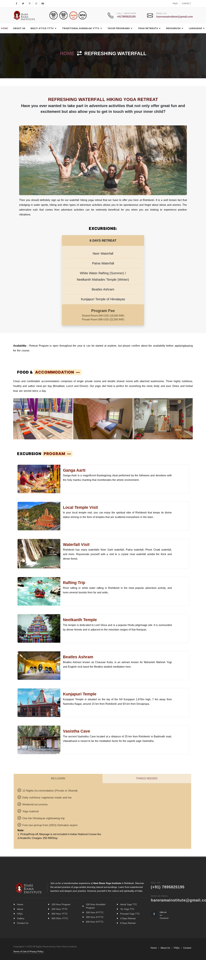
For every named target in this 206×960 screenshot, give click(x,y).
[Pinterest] (29, 3)
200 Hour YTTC (60, 909)
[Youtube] (43, 3)
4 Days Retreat (128, 918)
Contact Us (22, 923)
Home (67, 53)
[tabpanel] (102, 813)
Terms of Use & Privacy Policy (28, 951)
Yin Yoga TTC (127, 909)
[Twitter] (23, 3)
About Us (165, 947)
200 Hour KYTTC (94, 912)
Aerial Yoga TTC (128, 904)
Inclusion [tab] (58, 778)
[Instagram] (36, 3)
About (20, 909)
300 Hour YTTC (60, 913)
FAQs (175, 3)
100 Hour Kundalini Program (95, 906)
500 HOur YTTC (60, 918)
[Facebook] (16, 3)
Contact (186, 3)
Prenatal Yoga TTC (130, 913)
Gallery (20, 918)
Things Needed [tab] (147, 778)
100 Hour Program (61, 904)
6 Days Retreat (128, 923)
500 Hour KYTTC (94, 921)
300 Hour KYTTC (94, 917)
